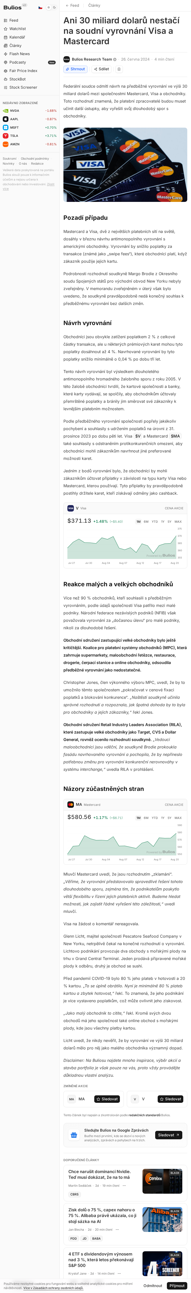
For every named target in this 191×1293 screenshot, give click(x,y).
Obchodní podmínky (35, 158)
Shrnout (78, 69)
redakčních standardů (144, 1115)
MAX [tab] (178, 521)
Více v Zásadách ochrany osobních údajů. (53, 1288)
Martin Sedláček (80, 1185)
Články (94, 5)
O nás (23, 163)
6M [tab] (146, 521)
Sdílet (104, 69)
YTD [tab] (155, 521)
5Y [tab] (169, 521)
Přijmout (177, 1285)
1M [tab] (139, 521)
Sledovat (110, 1099)
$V (138, 436)
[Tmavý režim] (52, 7)
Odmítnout (152, 1285)
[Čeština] (40, 7)
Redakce (37, 163)
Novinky (8, 163)
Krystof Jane (77, 1273)
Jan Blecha (76, 1229)
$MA (175, 436)
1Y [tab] (162, 521)
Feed (74, 5)
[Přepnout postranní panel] (59, 646)
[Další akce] (124, 1185)
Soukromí (9, 158)
